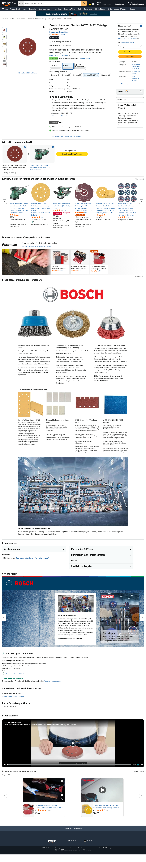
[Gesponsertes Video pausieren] (62, 795)
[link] (42, 154)
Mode (79, 9)
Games (132, 9)
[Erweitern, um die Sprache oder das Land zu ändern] (94, 4)
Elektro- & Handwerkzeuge (18, 19)
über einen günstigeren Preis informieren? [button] (32, 558)
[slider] (69, 764)
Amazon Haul (15, 9)
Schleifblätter (68, 19)
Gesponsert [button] (138, 276)
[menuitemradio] (138, 764)
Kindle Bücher (100, 9)
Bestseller (32, 9)
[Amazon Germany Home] (52, 841)
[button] (5, 9)
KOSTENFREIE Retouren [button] (127, 39)
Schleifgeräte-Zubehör (55, 19)
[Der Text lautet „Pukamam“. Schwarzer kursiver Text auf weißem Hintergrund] (9, 244)
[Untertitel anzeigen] (62, 781)
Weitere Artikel (85, 58)
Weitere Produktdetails (59, 116)
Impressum (65, 848)
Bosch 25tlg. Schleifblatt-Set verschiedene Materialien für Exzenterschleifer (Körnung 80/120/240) (40, 725)
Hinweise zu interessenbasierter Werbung (98, 848)
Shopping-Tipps (69, 9)
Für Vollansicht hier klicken (27, 73)
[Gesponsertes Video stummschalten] (62, 799)
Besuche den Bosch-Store (58, 32)
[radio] (4, 30)
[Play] (4, 765)
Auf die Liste (121, 99)
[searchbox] (52, 3)
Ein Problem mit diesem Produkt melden (66, 136)
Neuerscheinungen (45, 9)
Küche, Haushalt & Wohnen (117, 9)
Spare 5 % (54, 58)
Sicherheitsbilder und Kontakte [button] (13, 697)
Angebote (58, 9)
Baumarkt (5, 19)
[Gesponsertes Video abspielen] (102, 790)
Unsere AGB (41, 848)
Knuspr (24, 9)
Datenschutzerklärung (53, 848)
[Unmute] (142, 764)
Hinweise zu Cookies (76, 848)
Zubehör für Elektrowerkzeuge (37, 19)
